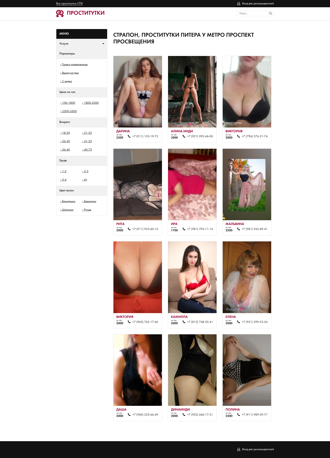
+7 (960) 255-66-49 (145, 414)
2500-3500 (69, 111)
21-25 (88, 133)
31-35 (88, 141)
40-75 (88, 149)
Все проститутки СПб (69, 3)
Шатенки (68, 209)
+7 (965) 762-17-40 (145, 322)
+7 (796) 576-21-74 (254, 136)
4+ (85, 179)
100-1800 (68, 103)
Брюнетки (90, 201)
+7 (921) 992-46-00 (200, 136)
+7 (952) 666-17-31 (200, 414)
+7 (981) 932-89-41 (254, 229)
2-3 (86, 171)
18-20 (66, 133)
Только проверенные (75, 64)
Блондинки (68, 201)
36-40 (66, 149)
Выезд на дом (70, 73)
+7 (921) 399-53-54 (254, 322)
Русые (87, 209)
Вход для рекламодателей (258, 3)
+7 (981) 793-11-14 (200, 229)
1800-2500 (91, 103)
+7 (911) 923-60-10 (145, 229)
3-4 (64, 179)
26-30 (66, 141)
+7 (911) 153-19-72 (145, 136)
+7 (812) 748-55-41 (200, 322)
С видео (67, 81)
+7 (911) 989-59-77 (254, 414)
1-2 (64, 171)
